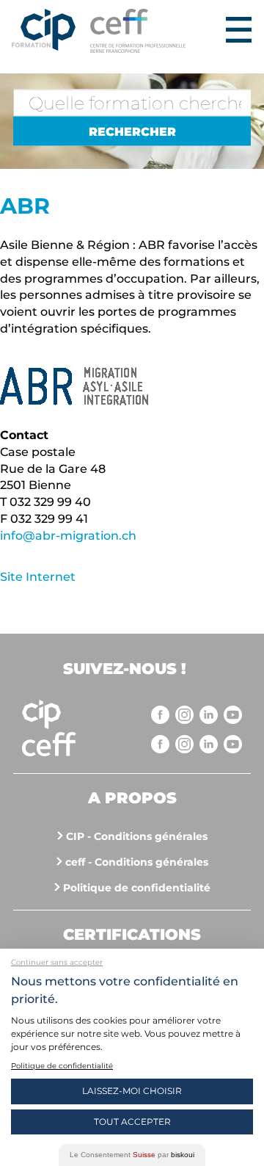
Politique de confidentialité (136, 887)
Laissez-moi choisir (132, 1090)
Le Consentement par (132, 1155)
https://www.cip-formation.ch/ (155, 31)
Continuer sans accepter (57, 962)
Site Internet (38, 577)
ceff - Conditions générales (136, 862)
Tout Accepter (132, 1121)
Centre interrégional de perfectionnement (44, 31)
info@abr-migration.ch (68, 536)
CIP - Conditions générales (137, 836)
